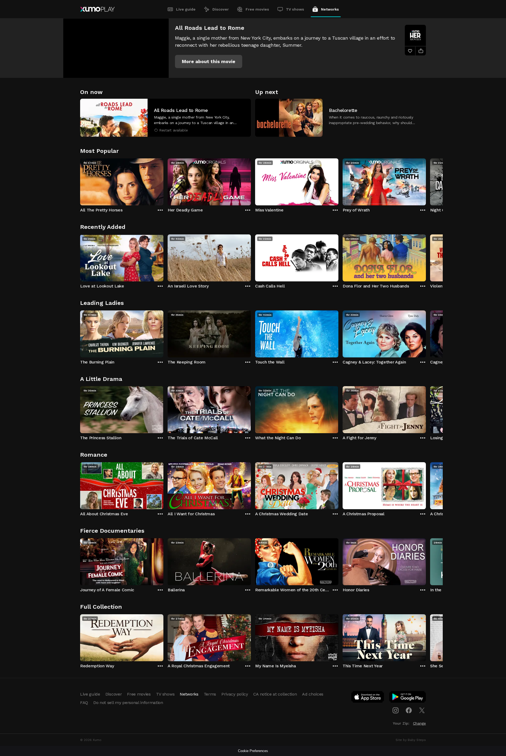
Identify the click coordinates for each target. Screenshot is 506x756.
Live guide (186, 9)
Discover (220, 9)
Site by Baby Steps (411, 740)
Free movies (257, 9)
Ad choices (312, 694)
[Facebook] (409, 710)
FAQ (84, 702)
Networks (330, 9)
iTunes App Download (368, 698)
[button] (208, 61)
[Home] (97, 9)
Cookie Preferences (253, 751)
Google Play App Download (408, 698)
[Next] (426, 180)
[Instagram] (396, 710)
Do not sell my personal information (128, 702)
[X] (422, 710)
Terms (210, 694)
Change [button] (419, 723)
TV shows (295, 9)
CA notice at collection (275, 694)
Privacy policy (234, 694)
